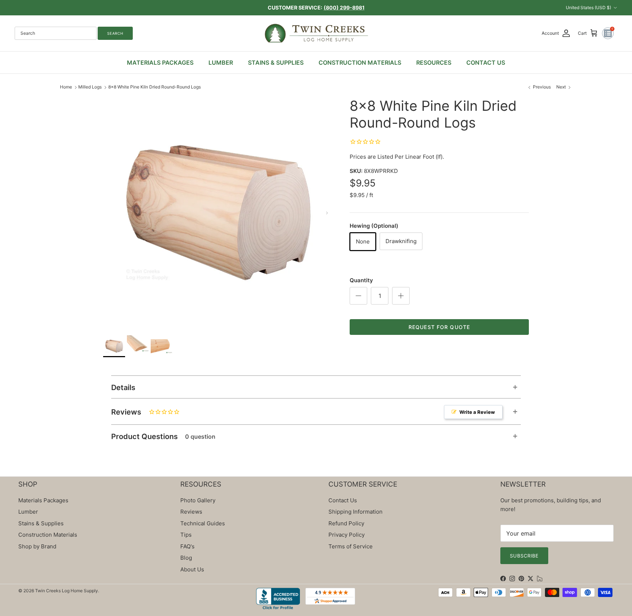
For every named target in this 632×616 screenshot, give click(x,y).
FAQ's (187, 546)
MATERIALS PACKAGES (160, 62)
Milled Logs (90, 87)
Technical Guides (202, 523)
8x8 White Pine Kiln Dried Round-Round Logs (154, 87)
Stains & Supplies (41, 523)
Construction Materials (47, 534)
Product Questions (163, 436)
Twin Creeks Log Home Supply (66, 590)
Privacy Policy (346, 534)
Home (66, 87)
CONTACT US (485, 62)
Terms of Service (350, 546)
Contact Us (342, 500)
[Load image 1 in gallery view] (218, 213)
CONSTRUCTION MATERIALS (360, 62)
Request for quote (439, 327)
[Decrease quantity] (358, 296)
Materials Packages (43, 500)
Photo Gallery (197, 500)
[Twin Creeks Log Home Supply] (316, 33)
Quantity (361, 280)
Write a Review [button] (477, 412)
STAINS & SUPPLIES (276, 62)
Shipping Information (355, 511)
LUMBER (220, 62)
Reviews (303, 412)
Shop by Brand (37, 546)
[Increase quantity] (401, 296)
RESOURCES (433, 62)
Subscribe (524, 556)
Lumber (28, 511)
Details (123, 387)
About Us (192, 569)
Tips (186, 534)
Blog (186, 557)
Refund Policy (346, 523)
